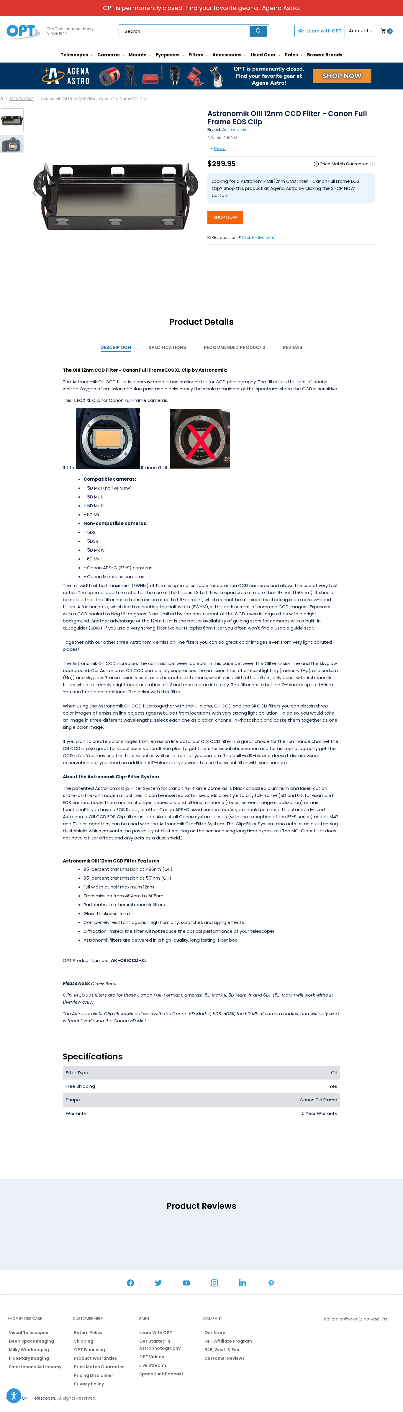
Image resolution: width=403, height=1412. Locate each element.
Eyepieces (168, 55)
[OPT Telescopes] (23, 31)
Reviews (292, 347)
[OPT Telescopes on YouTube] (186, 1283)
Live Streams (153, 1365)
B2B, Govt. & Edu (221, 1350)
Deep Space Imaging (31, 1341)
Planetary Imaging (29, 1358)
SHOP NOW (225, 217)
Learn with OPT (324, 31)
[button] (13, 1395)
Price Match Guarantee (99, 1367)
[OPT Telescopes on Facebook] (130, 1283)
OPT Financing (89, 1350)
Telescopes (74, 55)
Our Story (214, 1333)
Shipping (83, 1341)
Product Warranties (95, 1358)
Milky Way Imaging (29, 1350)
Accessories (227, 55)
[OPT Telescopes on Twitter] (158, 1283)
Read (220, 148)
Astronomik (234, 129)
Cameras (109, 55)
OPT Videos (151, 1357)
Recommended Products (234, 347)
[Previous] (35, 193)
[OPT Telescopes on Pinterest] (271, 1284)
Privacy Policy (89, 1384)
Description (116, 347)
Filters (196, 55)
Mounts (138, 55)
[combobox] (194, 31)
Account (359, 31)
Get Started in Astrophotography (160, 1344)
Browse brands (325, 55)
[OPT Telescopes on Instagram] (214, 1283)
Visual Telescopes (28, 1333)
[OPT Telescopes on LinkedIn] (242, 1283)
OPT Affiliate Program (228, 1341)
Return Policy (88, 1333)
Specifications (167, 347)
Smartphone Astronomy (35, 1367)
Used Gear (264, 55)
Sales (292, 55)
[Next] (193, 193)
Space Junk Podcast (161, 1374)
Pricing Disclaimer (93, 1375)
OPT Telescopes (38, 1398)
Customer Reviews (224, 1358)
